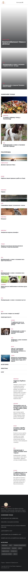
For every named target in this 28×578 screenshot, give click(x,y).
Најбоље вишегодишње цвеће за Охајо (13, 178)
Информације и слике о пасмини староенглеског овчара (13, 65)
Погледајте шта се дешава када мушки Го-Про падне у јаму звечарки (20, 407)
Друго (20, 548)
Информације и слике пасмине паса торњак (20, 451)
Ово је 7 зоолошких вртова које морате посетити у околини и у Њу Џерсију (18, 350)
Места (12, 346)
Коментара (5, 115)
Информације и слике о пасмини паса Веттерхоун (14, 145)
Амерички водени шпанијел (9, 232)
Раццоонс (3, 284)
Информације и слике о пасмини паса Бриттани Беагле (12, 260)
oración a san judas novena (10, 522)
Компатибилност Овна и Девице (14, 43)
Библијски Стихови (6, 554)
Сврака (3, 191)
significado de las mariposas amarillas (13, 538)
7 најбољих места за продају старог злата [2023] (17, 323)
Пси (3, 62)
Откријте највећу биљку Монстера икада (19, 429)
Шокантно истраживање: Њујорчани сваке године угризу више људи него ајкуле (19, 359)
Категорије (19, 2)
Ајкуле (12, 355)
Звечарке (15, 403)
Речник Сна (14, 551)
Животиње (3, 189)
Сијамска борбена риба (19, 381)
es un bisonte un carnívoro (9, 518)
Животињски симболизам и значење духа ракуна (14, 287)
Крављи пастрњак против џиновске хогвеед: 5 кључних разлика (12, 246)
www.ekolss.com (5, 567)
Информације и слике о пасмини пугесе (13, 300)
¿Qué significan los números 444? (11, 534)
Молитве (14, 548)
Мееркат (3, 219)
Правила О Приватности (19, 545)
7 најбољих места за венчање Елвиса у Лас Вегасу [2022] (20, 474)
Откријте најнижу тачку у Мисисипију (11, 118)
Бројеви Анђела (6, 548)
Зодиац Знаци (5, 39)
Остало (13, 320)
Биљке (2, 176)
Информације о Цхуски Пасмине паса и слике (13, 86)
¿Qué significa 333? (6, 530)
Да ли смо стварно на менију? (10, 313)
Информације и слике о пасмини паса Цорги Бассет (18, 332)
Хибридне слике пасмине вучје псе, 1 (19, 340)
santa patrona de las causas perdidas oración (13, 526)
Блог (2, 203)
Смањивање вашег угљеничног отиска (13, 205)
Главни (3, 562)
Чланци (3, 243)
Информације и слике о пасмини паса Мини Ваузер (12, 273)
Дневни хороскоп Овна (8, 164)
